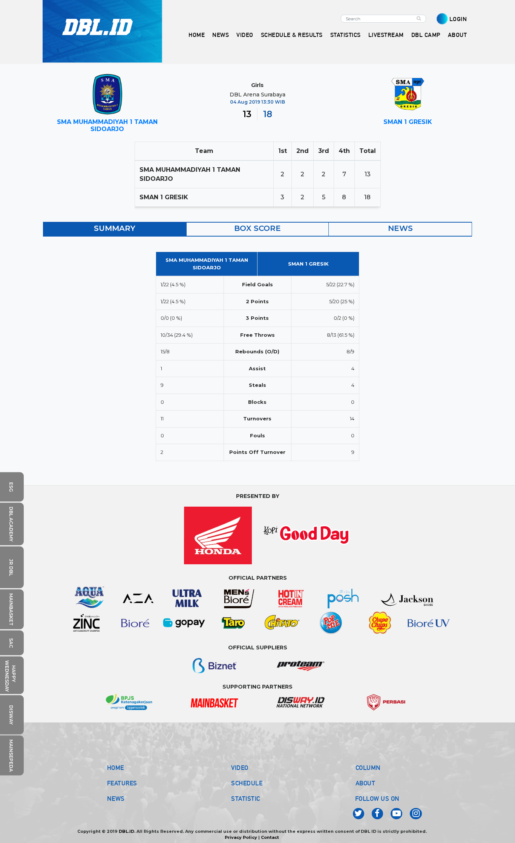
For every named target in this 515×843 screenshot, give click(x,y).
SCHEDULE (246, 783)
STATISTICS (345, 34)
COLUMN (368, 767)
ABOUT (366, 783)
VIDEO (244, 34)
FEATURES (122, 783)
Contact (270, 837)
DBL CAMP (425, 34)
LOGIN (458, 19)
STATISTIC (245, 798)
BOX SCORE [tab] (257, 228)
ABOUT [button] (457, 34)
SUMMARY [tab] (114, 228)
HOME (197, 34)
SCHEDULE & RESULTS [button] (292, 34)
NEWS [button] (220, 34)
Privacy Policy (241, 837)
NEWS (116, 798)
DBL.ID (126, 831)
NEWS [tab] (400, 228)
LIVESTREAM (386, 34)
